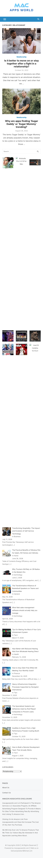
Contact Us (6, 793)
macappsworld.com (21, 848)
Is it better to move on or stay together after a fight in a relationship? (21, 63)
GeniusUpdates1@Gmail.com (21, 851)
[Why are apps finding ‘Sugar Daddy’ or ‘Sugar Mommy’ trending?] (21, 101)
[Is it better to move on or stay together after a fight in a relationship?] (21, 41)
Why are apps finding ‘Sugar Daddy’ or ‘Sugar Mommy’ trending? (21, 124)
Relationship (21, 57)
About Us (5, 787)
